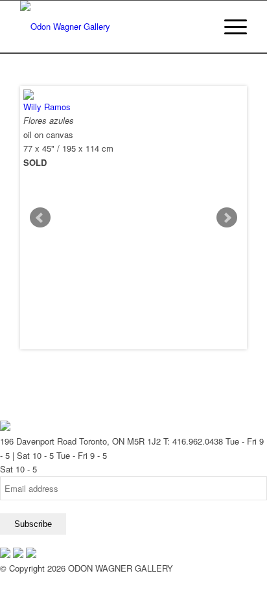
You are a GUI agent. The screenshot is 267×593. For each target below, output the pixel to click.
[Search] (198, 26)
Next (226, 217)
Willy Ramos (47, 106)
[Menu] (229, 26)
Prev (40, 217)
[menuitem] (198, 26)
